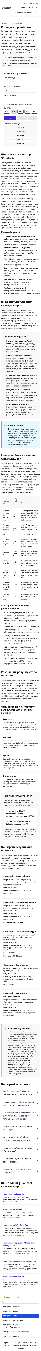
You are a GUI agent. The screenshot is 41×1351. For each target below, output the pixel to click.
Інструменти (33, 3)
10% (6, 112)
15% (13, 112)
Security (24, 1345)
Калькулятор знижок (10, 1311)
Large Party (20, 139)
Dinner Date (20, 131)
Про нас (35, 8)
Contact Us (23, 1342)
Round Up (20, 143)
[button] (36, 12)
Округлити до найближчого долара (20, 104)
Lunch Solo (20, 127)
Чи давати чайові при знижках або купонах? (18, 1149)
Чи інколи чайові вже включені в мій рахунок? (19, 1128)
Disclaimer (15, 1345)
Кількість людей (10, 95)
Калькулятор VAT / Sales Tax (13, 1320)
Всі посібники (24, 8)
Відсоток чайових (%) (12, 86)
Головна (4, 23)
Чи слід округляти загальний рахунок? (17, 1171)
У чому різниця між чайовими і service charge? (18, 1160)
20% (27, 112)
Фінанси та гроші (17, 23)
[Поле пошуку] (25, 3)
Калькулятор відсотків (11, 1307)
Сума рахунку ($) (10, 78)
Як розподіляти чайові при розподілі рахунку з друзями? (17, 1139)
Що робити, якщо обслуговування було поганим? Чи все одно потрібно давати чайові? (19, 1115)
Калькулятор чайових (11, 1316)
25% (34, 112)
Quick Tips (7, 108)
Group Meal (20, 135)
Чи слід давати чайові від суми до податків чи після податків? (19, 1103)
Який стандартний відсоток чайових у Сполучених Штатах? (18, 1093)
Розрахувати (10, 118)
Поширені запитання (23, 13)
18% (20, 112)
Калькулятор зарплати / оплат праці (17, 1331)
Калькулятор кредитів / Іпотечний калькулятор (12, 1326)
